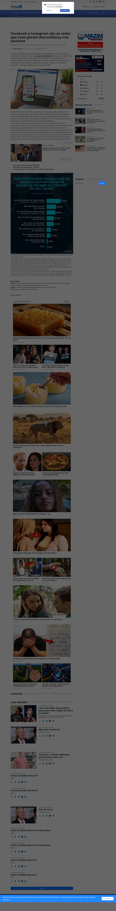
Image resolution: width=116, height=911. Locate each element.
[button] (100, 898)
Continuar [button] (107, 898)
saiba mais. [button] (6, 899)
